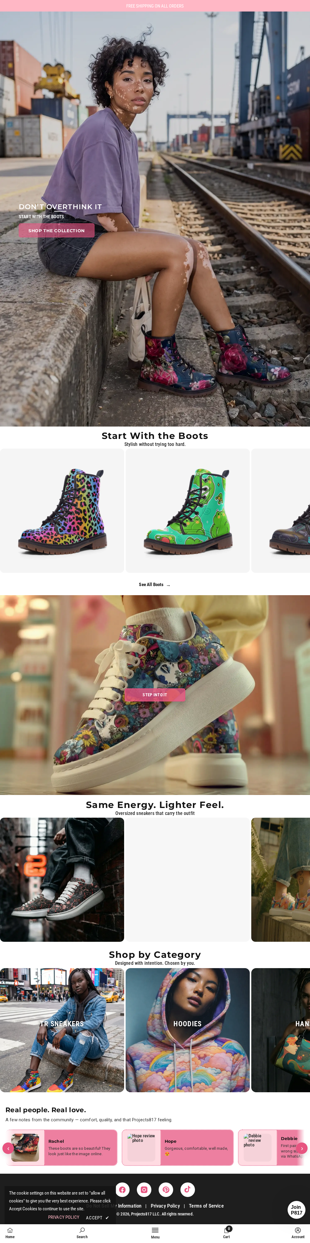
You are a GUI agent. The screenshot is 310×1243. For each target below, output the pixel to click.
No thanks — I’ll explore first (155, 677)
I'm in (155, 658)
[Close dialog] (192, 557)
